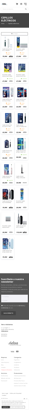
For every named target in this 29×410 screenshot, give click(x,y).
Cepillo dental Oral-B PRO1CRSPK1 (7, 177)
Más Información (17, 407)
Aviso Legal (5, 393)
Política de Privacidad (15, 393)
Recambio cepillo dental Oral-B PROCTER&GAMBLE (21, 202)
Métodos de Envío (5, 378)
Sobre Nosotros (5, 362)
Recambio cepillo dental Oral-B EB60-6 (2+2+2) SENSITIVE (7, 77)
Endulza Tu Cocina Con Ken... (20, 383)
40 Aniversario (17, 378)
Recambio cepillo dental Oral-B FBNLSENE (6, 227)
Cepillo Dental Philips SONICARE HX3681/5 (20, 178)
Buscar (26, 9)
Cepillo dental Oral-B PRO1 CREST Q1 (21, 151)
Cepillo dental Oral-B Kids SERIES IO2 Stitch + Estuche (7, 252)
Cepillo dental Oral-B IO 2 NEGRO (7, 49)
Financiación (4, 380)
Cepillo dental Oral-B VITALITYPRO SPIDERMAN (21, 101)
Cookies (4, 395)
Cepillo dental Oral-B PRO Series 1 (7, 151)
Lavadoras (16, 364)
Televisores (17, 369)
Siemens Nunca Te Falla (20, 385)
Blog (2, 364)
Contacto (3, 367)
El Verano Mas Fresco (19, 380)
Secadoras (16, 367)
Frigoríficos (17, 359)
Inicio (3, 23)
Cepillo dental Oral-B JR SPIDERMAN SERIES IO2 (7, 202)
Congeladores (17, 362)
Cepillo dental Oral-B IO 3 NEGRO (21, 226)
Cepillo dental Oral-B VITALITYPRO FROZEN (7, 101)
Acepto (5, 407)
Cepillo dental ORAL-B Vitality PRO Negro (21, 126)
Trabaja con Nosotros (6, 369)
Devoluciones (4, 375)
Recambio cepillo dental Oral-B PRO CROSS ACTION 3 (21, 76)
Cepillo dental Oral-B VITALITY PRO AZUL (7, 126)
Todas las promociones (20, 375)
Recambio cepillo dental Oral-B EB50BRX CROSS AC (21, 50)
